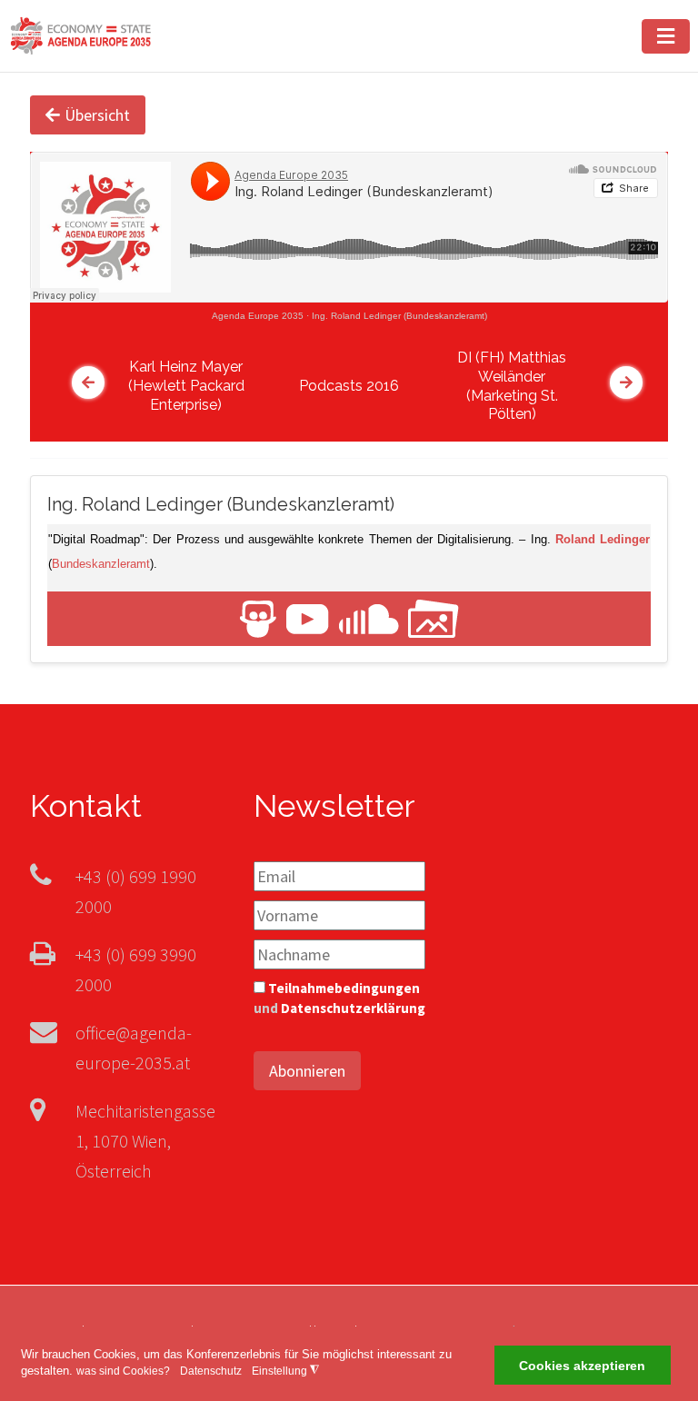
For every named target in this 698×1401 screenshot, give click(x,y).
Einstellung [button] (285, 1370)
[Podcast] (369, 617)
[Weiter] (626, 382)
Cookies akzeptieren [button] (582, 1365)
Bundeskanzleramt (101, 564)
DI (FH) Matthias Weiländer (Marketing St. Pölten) (511, 385)
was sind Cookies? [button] (123, 1371)
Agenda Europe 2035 (258, 316)
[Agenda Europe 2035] (81, 34)
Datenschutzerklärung (353, 1008)
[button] (666, 36)
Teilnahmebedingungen (344, 988)
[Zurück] (88, 382)
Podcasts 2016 (349, 385)
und (339, 998)
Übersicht (97, 114)
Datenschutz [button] (211, 1371)
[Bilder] (433, 617)
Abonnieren (307, 1070)
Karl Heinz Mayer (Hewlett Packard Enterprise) (186, 385)
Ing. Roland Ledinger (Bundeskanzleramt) (399, 316)
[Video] (307, 617)
